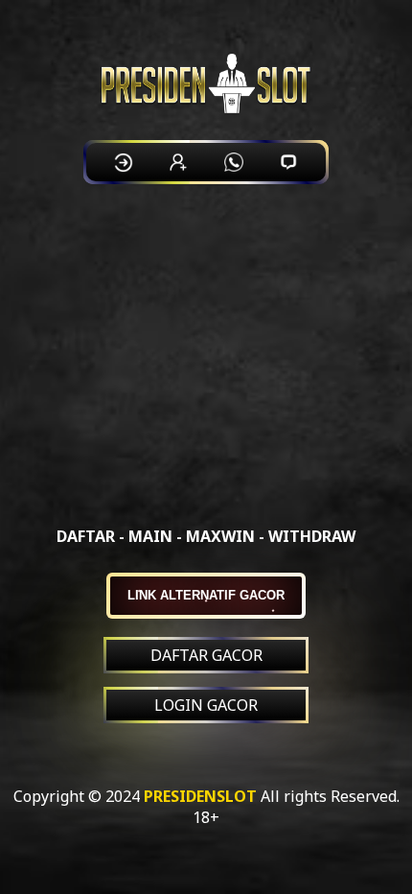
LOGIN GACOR (206, 705)
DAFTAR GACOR (206, 655)
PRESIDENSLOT (200, 796)
